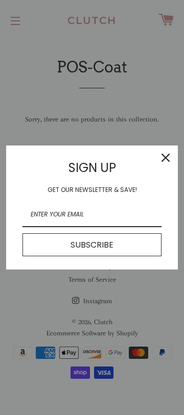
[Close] (165, 157)
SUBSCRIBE (92, 245)
